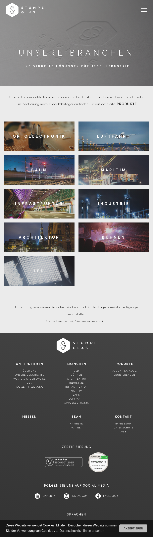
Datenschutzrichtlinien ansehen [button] (82, 530)
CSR (29, 382)
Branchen (76, 364)
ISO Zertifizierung (29, 386)
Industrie (76, 382)
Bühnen (76, 374)
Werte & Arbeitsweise (29, 378)
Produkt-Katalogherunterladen (123, 372)
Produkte (123, 364)
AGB (123, 431)
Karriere (76, 423)
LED (76, 370)
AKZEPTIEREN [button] (133, 528)
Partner (76, 427)
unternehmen (29, 364)
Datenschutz (123, 427)
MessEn (29, 416)
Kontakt (123, 416)
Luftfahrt (76, 398)
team (76, 416)
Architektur (76, 378)
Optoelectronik (76, 402)
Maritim (76, 390)
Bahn (76, 394)
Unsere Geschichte (29, 374)
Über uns (29, 370)
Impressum (123, 423)
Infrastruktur (76, 386)
